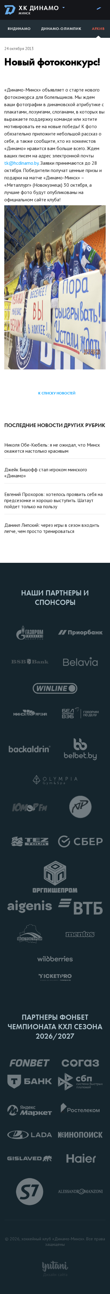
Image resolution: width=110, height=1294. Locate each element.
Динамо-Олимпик (61, 28)
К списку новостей (56, 393)
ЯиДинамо (19, 28)
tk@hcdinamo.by (21, 163)
